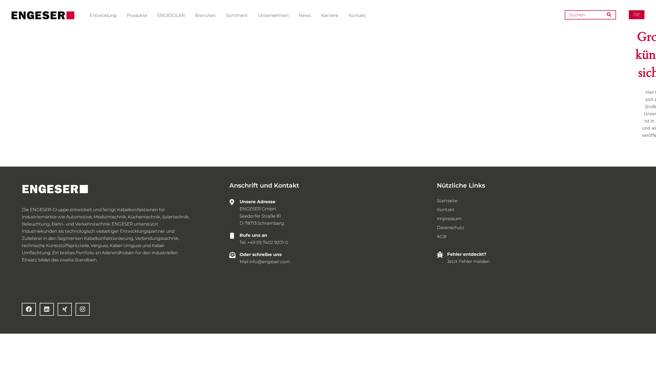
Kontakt (357, 15)
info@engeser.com (269, 261)
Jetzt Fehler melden (468, 261)
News (305, 15)
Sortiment (237, 15)
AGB (442, 236)
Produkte (137, 15)
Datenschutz (450, 227)
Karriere (329, 15)
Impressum (449, 218)
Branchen (205, 15)
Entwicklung (103, 15)
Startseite (447, 200)
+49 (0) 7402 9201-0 (267, 242)
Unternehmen (273, 15)
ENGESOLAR (171, 15)
